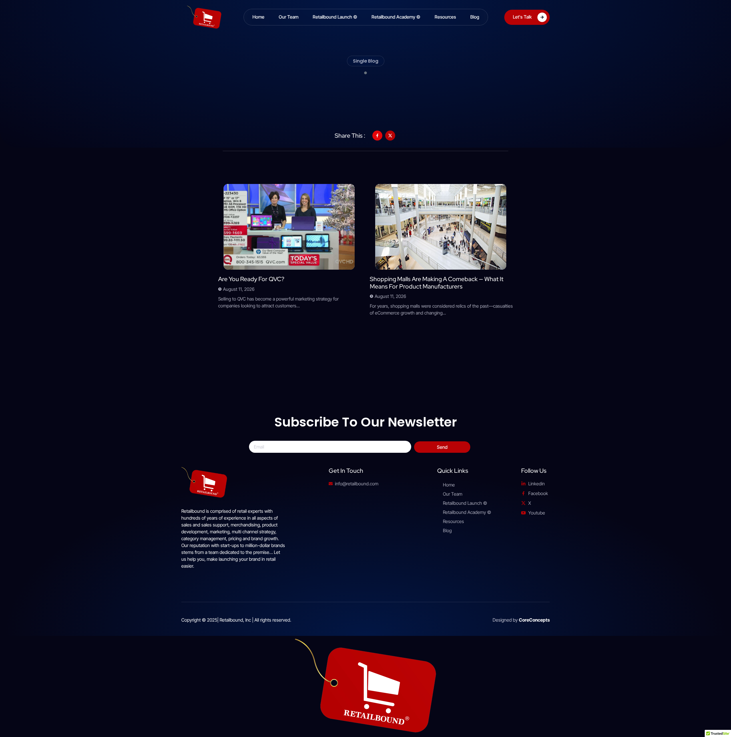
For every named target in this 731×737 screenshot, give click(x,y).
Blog (474, 17)
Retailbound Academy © (395, 17)
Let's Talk (522, 16)
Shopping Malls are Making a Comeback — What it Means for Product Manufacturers (436, 282)
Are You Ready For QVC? (251, 279)
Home (258, 17)
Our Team (288, 17)
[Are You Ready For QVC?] (289, 227)
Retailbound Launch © (335, 17)
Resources (445, 17)
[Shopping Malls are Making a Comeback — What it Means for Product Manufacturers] (440, 227)
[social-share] (377, 136)
